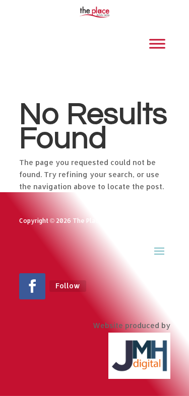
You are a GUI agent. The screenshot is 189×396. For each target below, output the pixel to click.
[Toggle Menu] (157, 43)
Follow (67, 285)
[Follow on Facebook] (32, 286)
